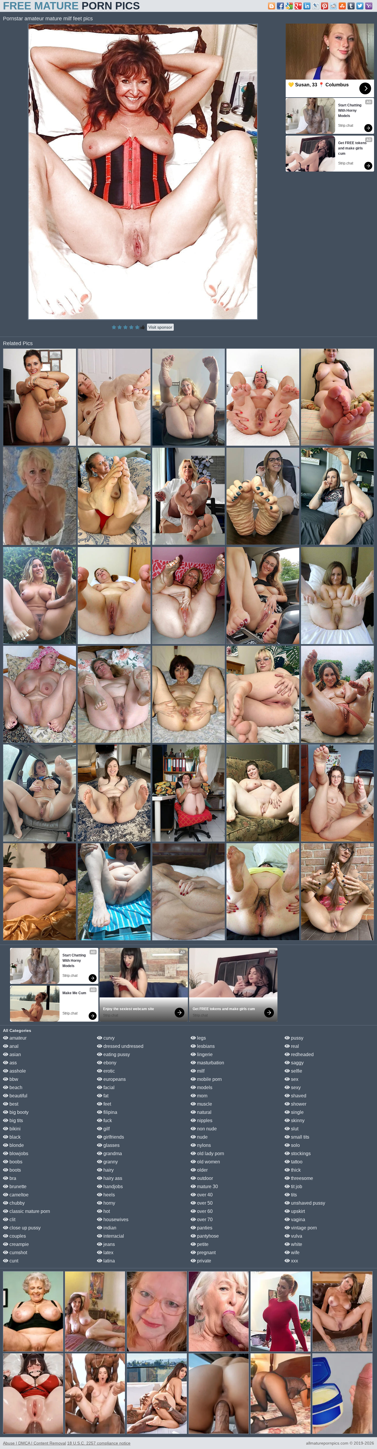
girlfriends (113, 1137)
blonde (16, 1145)
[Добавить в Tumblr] (351, 5)
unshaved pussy (307, 1203)
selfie (296, 1070)
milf (200, 1070)
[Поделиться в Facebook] (280, 5)
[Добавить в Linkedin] (306, 5)
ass (12, 1062)
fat (105, 1095)
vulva (296, 1236)
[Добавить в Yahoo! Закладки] (368, 5)
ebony (109, 1062)
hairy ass (112, 1178)
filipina (109, 1112)
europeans (114, 1079)
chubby (16, 1203)
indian (109, 1227)
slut (294, 1128)
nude (202, 1137)
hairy (108, 1170)
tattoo (296, 1161)
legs (201, 1037)
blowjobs (18, 1153)
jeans (108, 1244)
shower (298, 1103)
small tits (299, 1137)
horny (108, 1203)
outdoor (204, 1178)
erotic (108, 1070)
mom (201, 1095)
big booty (18, 1112)
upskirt (297, 1211)
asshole (17, 1070)
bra (12, 1178)
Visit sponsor (160, 327)
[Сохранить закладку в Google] (289, 5)
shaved (298, 1095)
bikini (14, 1128)
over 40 (204, 1194)
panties (204, 1227)
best (13, 1103)
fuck (107, 1120)
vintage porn (303, 1227)
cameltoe (18, 1194)
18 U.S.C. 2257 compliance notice (98, 1443)
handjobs (112, 1186)
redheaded (302, 1054)
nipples (204, 1120)
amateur (17, 1037)
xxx (294, 1260)
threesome (301, 1178)
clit (11, 1219)
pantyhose (207, 1236)
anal (13, 1046)
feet (106, 1103)
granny (110, 1161)
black (14, 1137)
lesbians (205, 1046)
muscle (204, 1103)
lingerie (204, 1054)
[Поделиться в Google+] (298, 5)
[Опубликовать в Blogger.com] (271, 5)
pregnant (206, 1252)
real (294, 1046)
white (296, 1244)
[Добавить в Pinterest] (324, 5)
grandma (112, 1153)
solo (295, 1145)
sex (294, 1079)
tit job (296, 1186)
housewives (115, 1219)
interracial (113, 1236)
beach (15, 1087)
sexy (295, 1087)
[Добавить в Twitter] (359, 5)
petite (202, 1244)
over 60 (204, 1211)
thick (295, 1170)
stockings (300, 1153)
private (203, 1260)
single (297, 1112)
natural (203, 1112)
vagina (297, 1219)
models (204, 1087)
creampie (18, 1244)
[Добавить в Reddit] (333, 5)
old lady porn (210, 1153)
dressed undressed (122, 1046)
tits (293, 1194)
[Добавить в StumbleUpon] (342, 5)
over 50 (204, 1203)
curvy (108, 1037)
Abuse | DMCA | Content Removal (34, 1443)
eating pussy (116, 1054)
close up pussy (24, 1227)
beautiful (17, 1095)
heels (108, 1194)
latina (108, 1260)
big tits (15, 1120)
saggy (297, 1062)
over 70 (204, 1219)
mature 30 (207, 1186)
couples (17, 1236)
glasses (111, 1145)
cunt (13, 1260)
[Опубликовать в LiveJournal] (315, 5)
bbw (13, 1079)
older (202, 1170)
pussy (296, 1037)
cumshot (17, 1252)
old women (208, 1161)
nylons (203, 1145)
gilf (106, 1128)
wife (295, 1252)
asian (14, 1054)
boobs (15, 1161)
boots (14, 1170)
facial (108, 1087)
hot (106, 1211)
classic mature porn (29, 1211)
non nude (206, 1128)
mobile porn (209, 1079)
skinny (297, 1120)
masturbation (210, 1062)
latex (107, 1252)
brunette (17, 1186)
